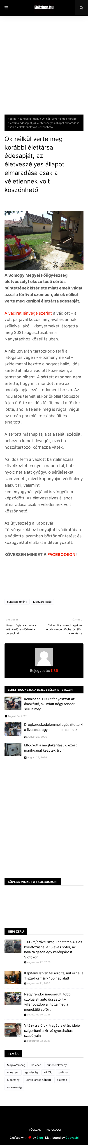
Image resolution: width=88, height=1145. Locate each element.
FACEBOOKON (61, 554)
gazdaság (31, 1072)
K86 (54, 670)
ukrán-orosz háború (38, 1079)
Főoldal (12, 118)
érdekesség (14, 1087)
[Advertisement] (44, 68)
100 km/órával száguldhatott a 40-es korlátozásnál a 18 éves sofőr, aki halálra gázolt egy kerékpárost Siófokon (53, 949)
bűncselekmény (29, 118)
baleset (36, 1065)
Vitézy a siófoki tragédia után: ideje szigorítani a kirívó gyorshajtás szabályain (52, 1030)
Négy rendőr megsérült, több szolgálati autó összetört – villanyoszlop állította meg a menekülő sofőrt (47, 1002)
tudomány (13, 1079)
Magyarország (42, 601)
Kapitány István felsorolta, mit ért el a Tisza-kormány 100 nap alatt (53, 975)
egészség (13, 1072)
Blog (40, 1137)
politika (63, 1072)
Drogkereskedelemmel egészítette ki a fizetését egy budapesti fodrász (53, 727)
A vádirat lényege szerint (29, 313)
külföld (48, 1072)
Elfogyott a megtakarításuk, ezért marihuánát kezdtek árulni (50, 747)
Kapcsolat (53, 1129)
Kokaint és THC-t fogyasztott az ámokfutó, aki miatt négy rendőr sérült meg (49, 704)
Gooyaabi (72, 1137)
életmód (62, 1079)
